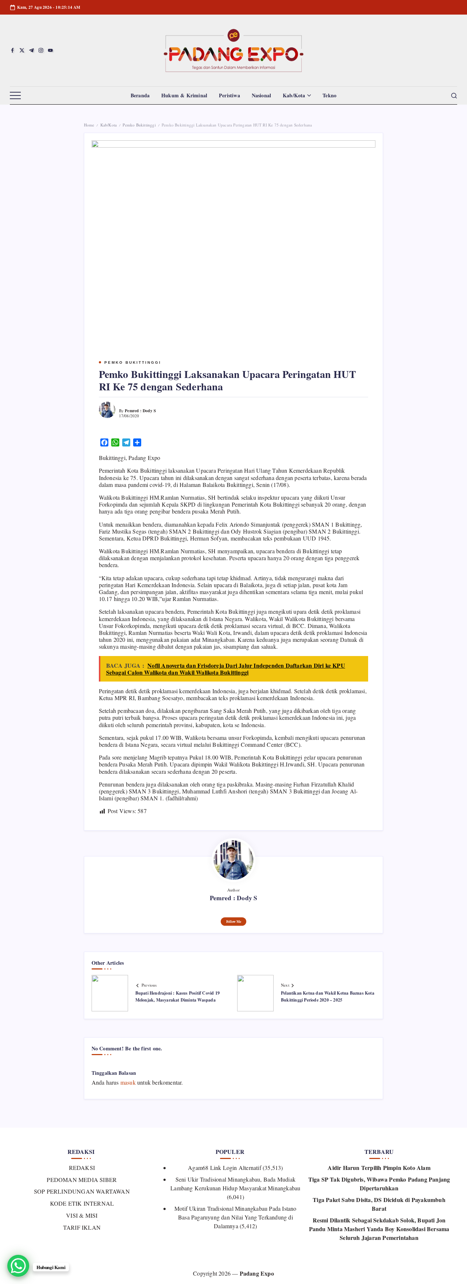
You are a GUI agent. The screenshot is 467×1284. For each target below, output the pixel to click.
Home (89, 125)
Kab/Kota (108, 125)
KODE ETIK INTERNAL (82, 1203)
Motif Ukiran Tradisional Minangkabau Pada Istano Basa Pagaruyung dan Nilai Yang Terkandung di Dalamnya (235, 1217)
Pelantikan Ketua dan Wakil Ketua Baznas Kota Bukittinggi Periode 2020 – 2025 (327, 996)
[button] (15, 95)
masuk (128, 1082)
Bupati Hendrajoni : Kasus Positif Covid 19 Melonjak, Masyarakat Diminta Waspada (177, 996)
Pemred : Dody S (140, 410)
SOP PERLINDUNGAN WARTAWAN (82, 1191)
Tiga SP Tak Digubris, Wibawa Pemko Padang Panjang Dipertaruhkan (379, 1183)
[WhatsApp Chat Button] (18, 1266)
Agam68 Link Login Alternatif (224, 1167)
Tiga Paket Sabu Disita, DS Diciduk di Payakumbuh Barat (379, 1204)
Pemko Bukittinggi (139, 125)
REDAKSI (82, 1167)
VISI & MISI (81, 1215)
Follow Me (233, 921)
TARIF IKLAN (82, 1227)
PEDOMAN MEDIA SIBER (82, 1179)
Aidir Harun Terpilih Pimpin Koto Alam (379, 1167)
